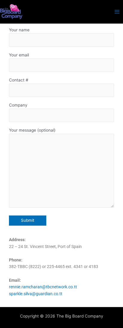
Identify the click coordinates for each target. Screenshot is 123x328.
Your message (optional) (32, 130)
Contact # (18, 80)
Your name (19, 29)
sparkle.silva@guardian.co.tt (35, 293)
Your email (19, 55)
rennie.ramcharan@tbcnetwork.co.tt (43, 286)
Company (18, 105)
